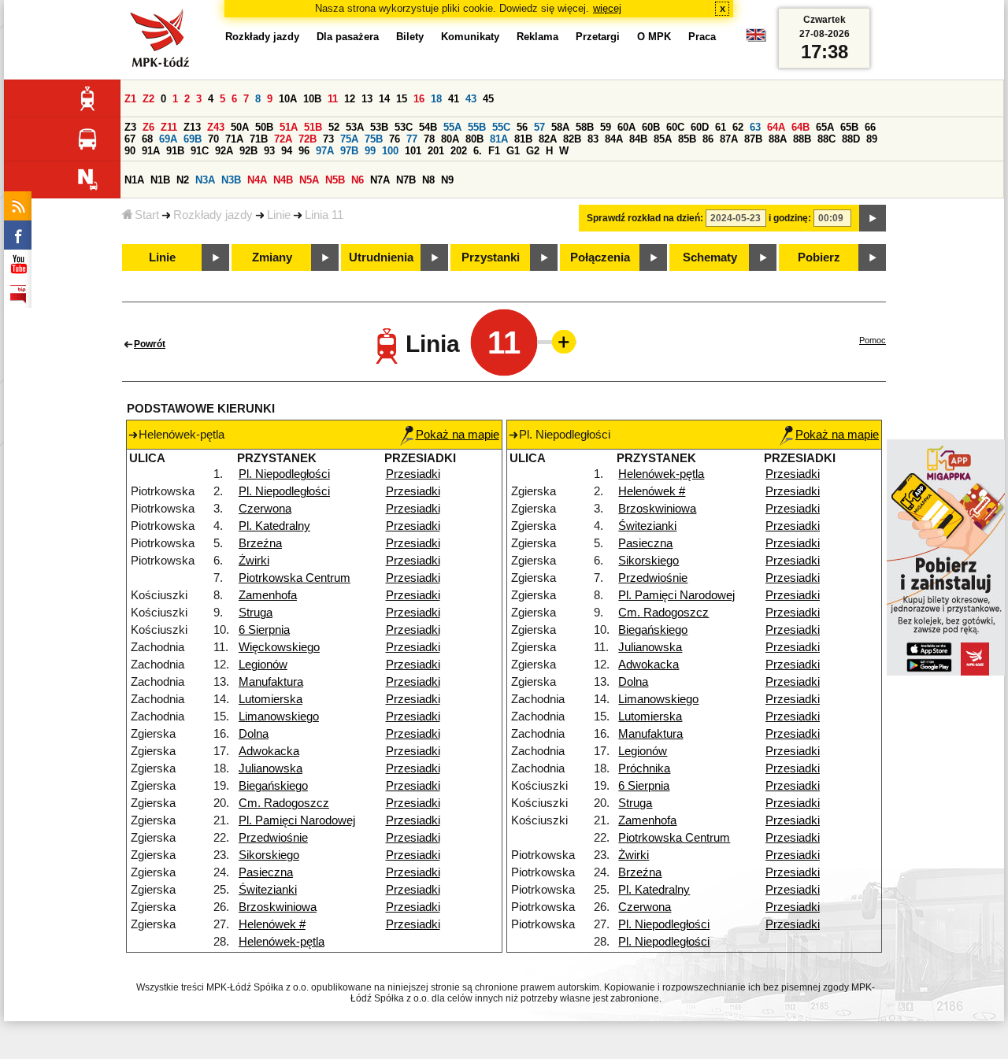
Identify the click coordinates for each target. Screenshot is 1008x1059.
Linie (279, 215)
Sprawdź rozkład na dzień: (645, 218)
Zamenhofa (268, 595)
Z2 (148, 99)
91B (175, 151)
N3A (205, 180)
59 (605, 127)
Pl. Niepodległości (284, 474)
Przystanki (490, 257)
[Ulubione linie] (559, 342)
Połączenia (600, 257)
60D (700, 127)
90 (129, 151)
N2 (182, 180)
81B (523, 139)
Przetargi (598, 37)
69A (168, 139)
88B (802, 139)
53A (355, 127)
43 (470, 99)
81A (499, 139)
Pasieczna (266, 872)
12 (349, 99)
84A (614, 139)
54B (428, 127)
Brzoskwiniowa (278, 907)
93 (269, 151)
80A (450, 139)
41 (453, 99)
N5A (309, 180)
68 (147, 139)
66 (870, 127)
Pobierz (819, 257)
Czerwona (265, 508)
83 (592, 139)
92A (224, 151)
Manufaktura (271, 682)
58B (585, 127)
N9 (447, 180)
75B (374, 139)
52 (333, 127)
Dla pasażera (348, 37)
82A (548, 139)
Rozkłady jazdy (213, 215)
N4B (283, 180)
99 (370, 151)
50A (240, 127)
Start (147, 215)
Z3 (130, 127)
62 (737, 127)
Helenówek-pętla (281, 941)
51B (313, 127)
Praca (702, 37)
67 (129, 139)
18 (436, 99)
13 (366, 99)
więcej (607, 8)
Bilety (410, 37)
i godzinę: (790, 218)
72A (283, 139)
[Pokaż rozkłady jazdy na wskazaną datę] (872, 218)
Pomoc (872, 340)
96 (303, 151)
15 (401, 99)
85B (687, 139)
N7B (406, 180)
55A (452, 127)
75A (349, 139)
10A (288, 99)
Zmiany (272, 257)
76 (394, 139)
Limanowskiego (279, 716)
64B (800, 127)
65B (849, 127)
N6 (357, 180)
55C (501, 127)
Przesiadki (413, 474)
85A (663, 139)
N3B (231, 180)
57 (539, 127)
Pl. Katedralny (274, 526)
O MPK (654, 37)
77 (411, 139)
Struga (255, 612)
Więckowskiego (279, 647)
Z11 (169, 127)
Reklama (537, 37)
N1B (160, 180)
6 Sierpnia (264, 630)
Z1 (130, 99)
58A (560, 127)
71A (234, 139)
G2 (532, 151)
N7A (380, 180)
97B (349, 151)
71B (259, 139)
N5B (335, 180)
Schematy (710, 257)
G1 (513, 151)
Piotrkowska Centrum (294, 578)
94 (286, 151)
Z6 (148, 127)
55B (477, 127)
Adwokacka (269, 751)
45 (488, 99)
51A (289, 127)
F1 (494, 151)
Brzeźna (260, 543)
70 (213, 139)
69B (192, 139)
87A (729, 139)
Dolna (254, 734)
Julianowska (270, 768)
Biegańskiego (273, 785)
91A (151, 151)
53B (379, 127)
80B (474, 139)
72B (307, 139)
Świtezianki (268, 889)
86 (707, 139)
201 (436, 151)
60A (626, 127)
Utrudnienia (381, 257)
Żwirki (254, 560)
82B (572, 139)
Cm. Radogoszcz (284, 803)
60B (651, 127)
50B (264, 127)
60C (675, 127)
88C (826, 139)
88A (778, 139)
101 (413, 151)
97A (325, 151)
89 (871, 139)
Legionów (263, 664)
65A (825, 127)
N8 (428, 180)
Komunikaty (470, 37)
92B (248, 151)
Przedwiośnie (273, 837)
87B (753, 139)
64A (776, 127)
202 (458, 151)
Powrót (149, 344)
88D (851, 139)
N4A (257, 180)
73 (328, 139)
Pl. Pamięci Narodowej (297, 820)
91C (200, 151)
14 (384, 99)
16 (418, 99)
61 (720, 127)
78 (429, 139)
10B (312, 99)
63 (755, 127)
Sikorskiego (269, 855)
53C (404, 127)
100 (390, 151)
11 (333, 99)
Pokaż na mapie (457, 434)
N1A (134, 180)
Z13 (192, 127)
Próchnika (644, 768)
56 (522, 127)
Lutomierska (270, 699)
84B (638, 139)
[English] (756, 39)
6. (477, 151)
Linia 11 (324, 215)
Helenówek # (272, 924)
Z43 (215, 127)
